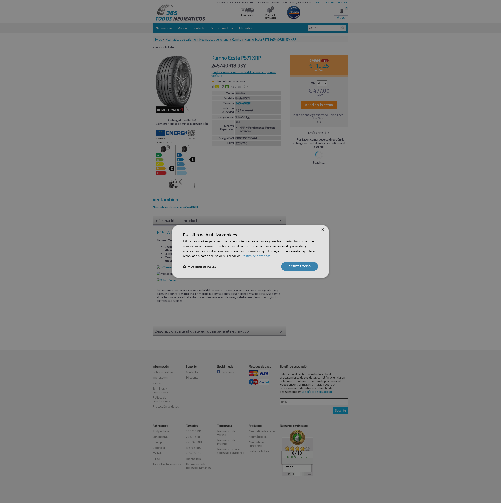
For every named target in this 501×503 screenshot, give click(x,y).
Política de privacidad (256, 256)
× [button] (322, 229)
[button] (199, 266)
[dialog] (250, 251)
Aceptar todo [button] (300, 266)
